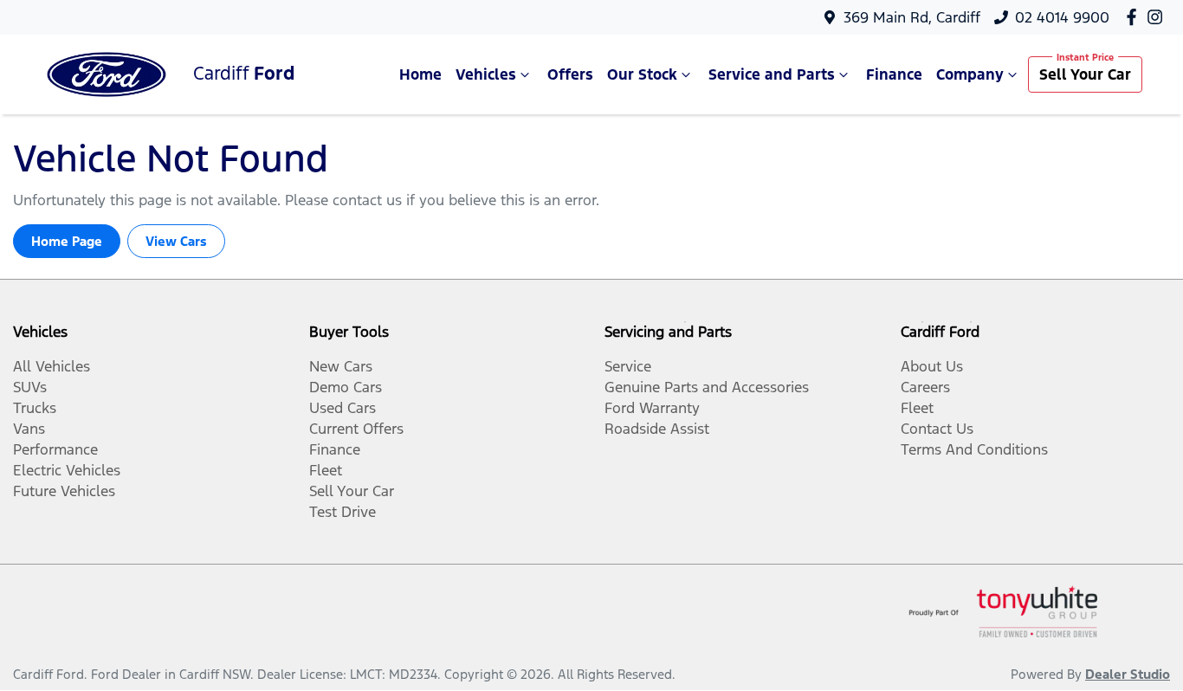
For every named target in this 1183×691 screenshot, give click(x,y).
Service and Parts (771, 74)
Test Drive (342, 511)
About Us (932, 366)
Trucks (34, 407)
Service (627, 366)
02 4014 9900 (1062, 17)
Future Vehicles (64, 490)
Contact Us (937, 428)
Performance (55, 449)
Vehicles (486, 74)
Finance (894, 74)
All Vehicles (51, 366)
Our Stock (642, 74)
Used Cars (342, 407)
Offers (570, 74)
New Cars (340, 366)
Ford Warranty (652, 407)
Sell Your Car (1085, 74)
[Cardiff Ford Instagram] (1158, 17)
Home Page (66, 241)
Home (420, 74)
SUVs (30, 387)
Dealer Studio (1127, 674)
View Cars (176, 241)
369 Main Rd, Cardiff (912, 17)
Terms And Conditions (974, 449)
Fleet (325, 470)
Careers (925, 387)
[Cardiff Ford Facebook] (1135, 17)
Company (970, 74)
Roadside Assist (656, 428)
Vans (29, 428)
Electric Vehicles (66, 470)
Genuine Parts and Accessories (706, 387)
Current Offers (356, 428)
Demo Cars (345, 387)
